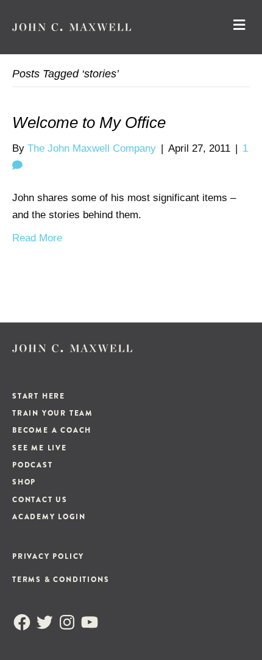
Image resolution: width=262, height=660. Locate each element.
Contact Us (40, 499)
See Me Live (39, 447)
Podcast (32, 465)
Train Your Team (52, 413)
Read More (37, 238)
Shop (24, 482)
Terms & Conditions (60, 579)
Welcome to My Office (89, 122)
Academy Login (48, 516)
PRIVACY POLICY (48, 556)
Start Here (38, 396)
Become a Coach (51, 430)
